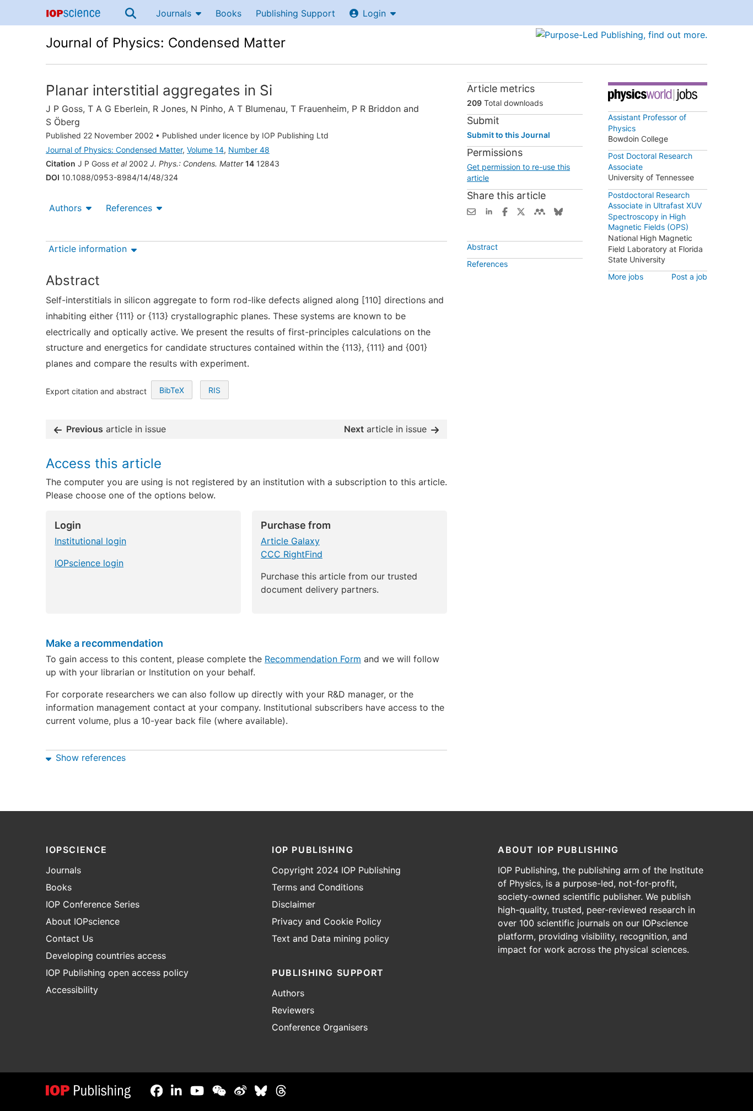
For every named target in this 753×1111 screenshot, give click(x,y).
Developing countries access (106, 955)
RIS (214, 390)
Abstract (482, 246)
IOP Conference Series (92, 904)
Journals (173, 13)
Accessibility (72, 989)
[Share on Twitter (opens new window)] (521, 210)
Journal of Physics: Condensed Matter (166, 43)
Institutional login (90, 540)
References (129, 207)
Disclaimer (293, 904)
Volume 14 (205, 149)
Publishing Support (295, 13)
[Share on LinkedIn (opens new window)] (489, 210)
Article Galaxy (290, 540)
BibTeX (171, 390)
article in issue (116, 428)
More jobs (625, 276)
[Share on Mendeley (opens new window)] (539, 210)
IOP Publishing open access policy (117, 972)
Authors (65, 207)
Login (374, 13)
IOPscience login (89, 562)
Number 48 (249, 149)
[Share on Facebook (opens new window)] (505, 210)
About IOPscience (83, 921)
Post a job (689, 276)
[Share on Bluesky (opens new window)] (558, 210)
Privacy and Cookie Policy (326, 921)
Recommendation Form (313, 658)
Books (228, 13)
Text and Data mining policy (330, 938)
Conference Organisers (320, 1027)
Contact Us (69, 938)
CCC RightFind (291, 554)
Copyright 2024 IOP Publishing (336, 870)
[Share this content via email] (471, 210)
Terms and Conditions (317, 887)
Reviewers (293, 1010)
